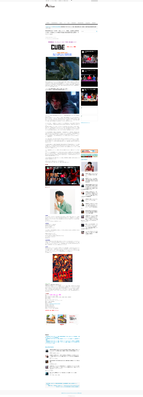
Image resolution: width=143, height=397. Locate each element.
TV (64, 22)
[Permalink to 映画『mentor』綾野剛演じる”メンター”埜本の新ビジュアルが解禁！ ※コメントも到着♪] (47, 373)
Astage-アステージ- (49, 26)
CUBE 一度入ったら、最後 (50, 38)
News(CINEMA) (50, 37)
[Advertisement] (77, 12)
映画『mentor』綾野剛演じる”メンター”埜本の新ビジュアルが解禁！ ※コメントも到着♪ (63, 372)
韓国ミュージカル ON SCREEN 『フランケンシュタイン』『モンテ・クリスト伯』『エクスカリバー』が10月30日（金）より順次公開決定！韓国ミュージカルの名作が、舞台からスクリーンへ (89, 226)
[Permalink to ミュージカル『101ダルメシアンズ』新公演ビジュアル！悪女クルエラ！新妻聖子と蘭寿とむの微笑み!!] (82, 232)
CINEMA (47, 22)
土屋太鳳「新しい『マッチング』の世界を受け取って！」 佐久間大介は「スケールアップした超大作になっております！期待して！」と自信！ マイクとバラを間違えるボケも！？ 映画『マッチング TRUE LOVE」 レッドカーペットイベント (65, 367)
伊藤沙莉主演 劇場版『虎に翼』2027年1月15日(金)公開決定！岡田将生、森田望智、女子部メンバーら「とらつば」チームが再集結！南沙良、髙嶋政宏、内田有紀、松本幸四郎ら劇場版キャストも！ (89, 187)
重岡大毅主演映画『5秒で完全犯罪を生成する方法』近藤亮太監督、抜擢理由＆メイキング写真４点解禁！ (91, 212)
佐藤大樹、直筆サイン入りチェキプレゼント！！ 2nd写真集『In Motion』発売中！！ (91, 174)
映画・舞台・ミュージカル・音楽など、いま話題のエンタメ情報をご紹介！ (57, 0)
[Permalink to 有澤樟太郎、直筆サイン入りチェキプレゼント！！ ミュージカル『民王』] (82, 200)
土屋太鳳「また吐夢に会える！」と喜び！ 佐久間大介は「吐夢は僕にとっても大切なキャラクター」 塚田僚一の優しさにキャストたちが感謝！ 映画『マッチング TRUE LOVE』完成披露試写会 (89, 194)
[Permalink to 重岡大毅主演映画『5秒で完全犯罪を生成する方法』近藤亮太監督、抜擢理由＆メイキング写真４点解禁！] (47, 361)
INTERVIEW (74, 22)
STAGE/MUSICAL (54, 22)
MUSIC (61, 22)
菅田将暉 (57, 38)
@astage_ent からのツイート (85, 122)
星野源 (55, 38)
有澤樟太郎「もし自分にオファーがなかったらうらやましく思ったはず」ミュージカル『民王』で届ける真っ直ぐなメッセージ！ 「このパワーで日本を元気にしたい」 (89, 206)
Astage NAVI (88, 22)
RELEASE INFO (80, 22)
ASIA (68, 22)
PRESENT (94, 22)
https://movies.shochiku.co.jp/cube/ (55, 303)
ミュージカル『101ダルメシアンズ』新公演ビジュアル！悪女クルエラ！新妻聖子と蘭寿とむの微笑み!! (91, 232)
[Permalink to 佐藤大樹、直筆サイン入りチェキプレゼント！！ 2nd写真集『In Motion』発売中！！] (89, 167)
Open (71, 0)
